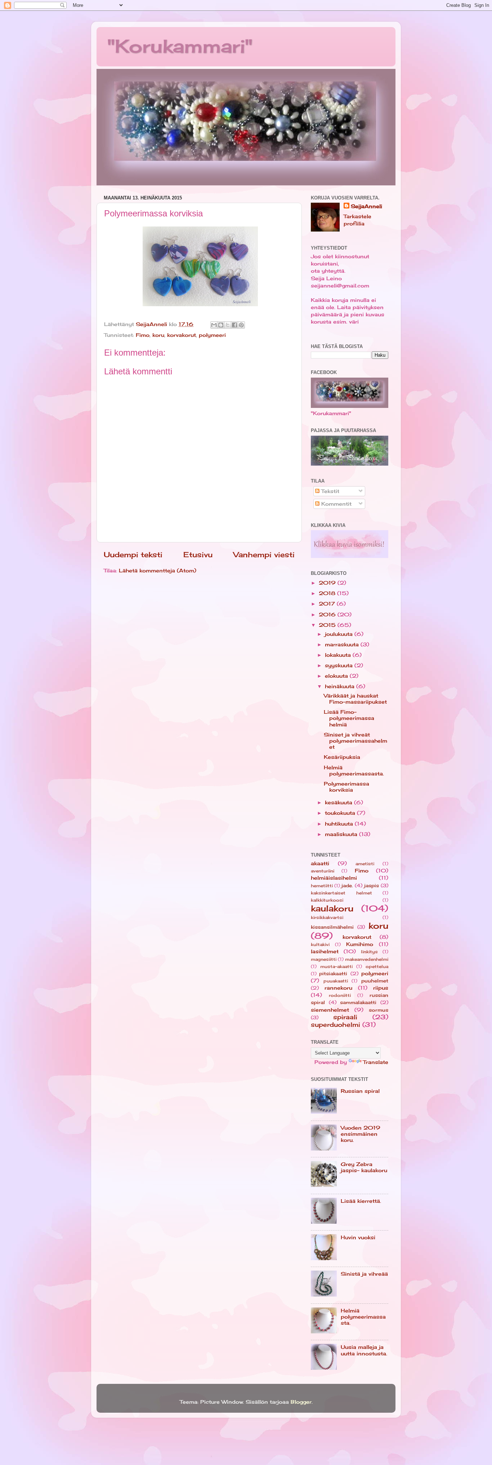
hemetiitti (322, 885)
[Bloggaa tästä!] (220, 325)
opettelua (377, 966)
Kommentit (335, 504)
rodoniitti (340, 995)
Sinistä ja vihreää (364, 1274)
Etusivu (198, 554)
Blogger (301, 1402)
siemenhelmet (330, 1010)
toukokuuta (341, 813)
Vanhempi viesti (264, 554)
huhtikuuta (340, 824)
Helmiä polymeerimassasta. (354, 770)
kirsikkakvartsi (327, 917)
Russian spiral (360, 1091)
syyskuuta (339, 665)
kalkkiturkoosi (327, 900)
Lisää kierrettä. (361, 1201)
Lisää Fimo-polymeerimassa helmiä (349, 718)
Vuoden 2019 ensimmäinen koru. (360, 1134)
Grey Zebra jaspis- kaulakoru (364, 1167)
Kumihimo (359, 944)
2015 (328, 625)
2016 (328, 614)
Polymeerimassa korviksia (346, 786)
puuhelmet (374, 981)
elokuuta (337, 676)
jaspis (371, 885)
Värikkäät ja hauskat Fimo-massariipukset (355, 698)
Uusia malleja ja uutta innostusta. (364, 1350)
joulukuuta (339, 634)
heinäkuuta (340, 686)
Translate (375, 1062)
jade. (347, 885)
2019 (328, 583)
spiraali (345, 1017)
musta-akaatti (336, 966)
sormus (378, 1010)
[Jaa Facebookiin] (234, 325)
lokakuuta (339, 655)
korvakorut (181, 335)
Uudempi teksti (133, 554)
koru (158, 335)
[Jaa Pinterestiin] (241, 325)
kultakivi (320, 944)
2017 (328, 603)
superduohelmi (335, 1024)
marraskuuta (343, 644)
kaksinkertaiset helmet (341, 893)
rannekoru (338, 988)
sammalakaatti (358, 1002)
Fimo (142, 335)
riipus (380, 988)
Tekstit (329, 491)
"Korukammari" (179, 46)
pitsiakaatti (333, 973)
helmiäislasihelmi (334, 878)
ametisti (364, 863)
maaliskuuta (342, 834)
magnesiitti (323, 959)
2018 (328, 593)
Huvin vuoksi (358, 1237)
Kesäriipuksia (342, 757)
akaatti (320, 863)
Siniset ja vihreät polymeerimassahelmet (355, 740)
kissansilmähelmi (332, 927)
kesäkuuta (339, 802)
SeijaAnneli (366, 206)
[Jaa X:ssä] (227, 325)
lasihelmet (325, 951)
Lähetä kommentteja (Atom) (157, 570)
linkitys (369, 951)
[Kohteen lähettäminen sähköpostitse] (214, 325)
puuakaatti (335, 981)
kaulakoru (332, 908)
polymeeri (212, 335)
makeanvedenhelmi (366, 959)
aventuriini (322, 871)
